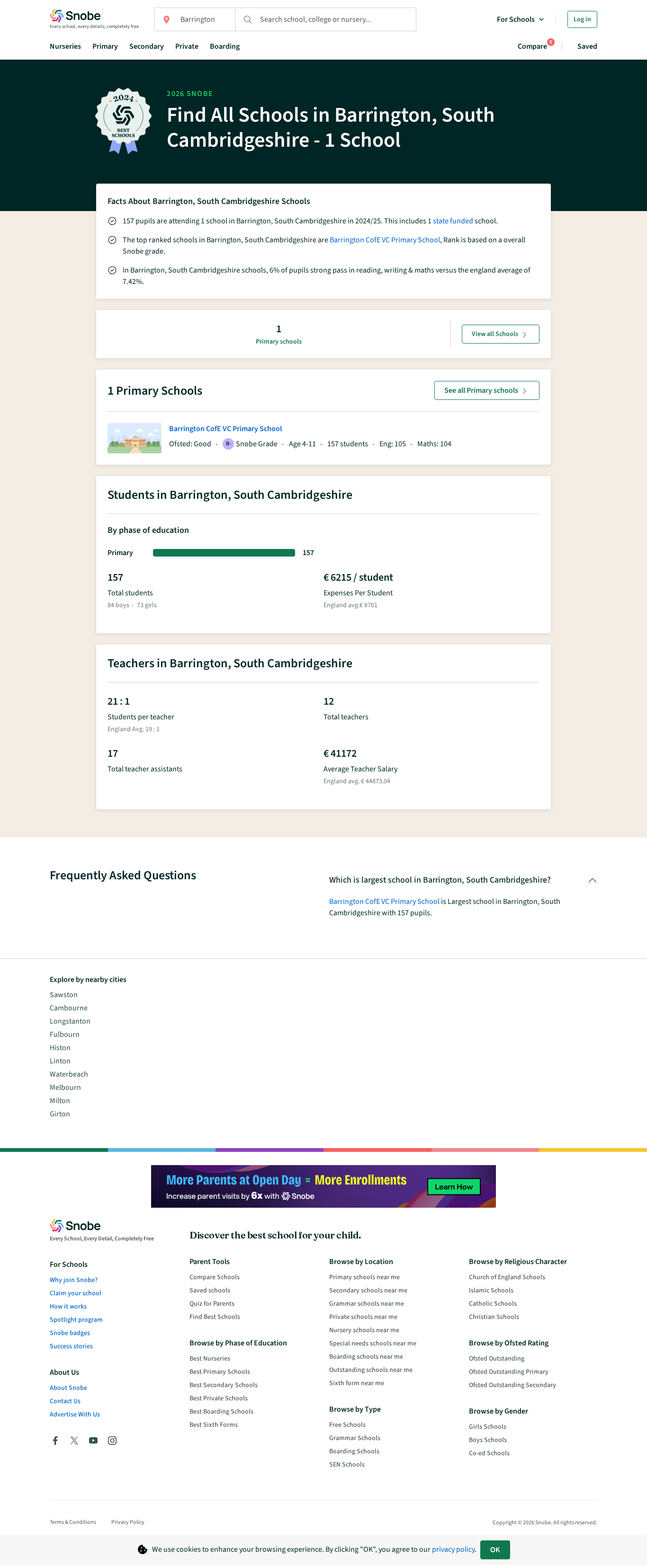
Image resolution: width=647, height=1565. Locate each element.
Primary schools (279, 341)
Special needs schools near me (372, 1343)
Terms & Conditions (73, 1522)
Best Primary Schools (219, 1372)
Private (186, 46)
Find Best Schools (214, 1317)
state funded (453, 221)
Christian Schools (494, 1317)
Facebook (55, 1440)
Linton (60, 1061)
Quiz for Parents (211, 1304)
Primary (105, 46)
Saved (587, 46)
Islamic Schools (491, 1290)
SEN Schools (347, 1464)
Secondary (146, 46)
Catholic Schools (493, 1304)
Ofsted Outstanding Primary (508, 1372)
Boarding (225, 46)
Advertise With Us (75, 1414)
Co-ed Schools (489, 1453)
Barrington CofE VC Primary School (385, 240)
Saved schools (209, 1290)
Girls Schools (487, 1427)
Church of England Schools (507, 1277)
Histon (60, 1048)
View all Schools (495, 334)
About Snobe (68, 1388)
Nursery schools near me (364, 1330)
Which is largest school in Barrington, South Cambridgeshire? (440, 880)
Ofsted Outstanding (496, 1358)
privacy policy (453, 1549)
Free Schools (347, 1425)
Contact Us (65, 1401)
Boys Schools (488, 1440)
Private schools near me (363, 1317)
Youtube (93, 1440)
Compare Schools (214, 1277)
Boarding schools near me (366, 1357)
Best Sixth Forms (213, 1425)
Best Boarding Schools (221, 1411)
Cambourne (69, 1008)
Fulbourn (65, 1034)
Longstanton (70, 1021)
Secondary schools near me (368, 1290)
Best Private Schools (218, 1398)
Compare (532, 46)
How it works (68, 1306)
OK (495, 1550)
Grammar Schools (354, 1438)
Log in (582, 19)
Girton (60, 1114)
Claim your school (75, 1293)
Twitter (74, 1440)
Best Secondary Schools (223, 1385)
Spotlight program (76, 1320)
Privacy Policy (127, 1522)
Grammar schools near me (366, 1304)
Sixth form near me (356, 1383)
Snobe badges (70, 1333)
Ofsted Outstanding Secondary (512, 1385)
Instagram (112, 1440)
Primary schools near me (364, 1277)
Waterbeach (69, 1074)
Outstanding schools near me (371, 1370)
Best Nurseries (209, 1358)
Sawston (64, 995)
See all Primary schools (481, 390)
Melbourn (65, 1087)
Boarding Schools (354, 1451)
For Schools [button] (516, 19)
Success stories (71, 1346)
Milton (60, 1101)
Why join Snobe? (74, 1280)
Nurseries (65, 46)
